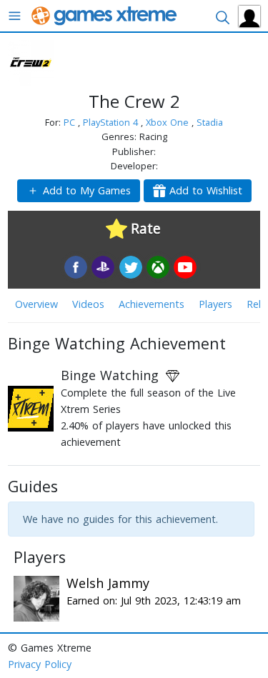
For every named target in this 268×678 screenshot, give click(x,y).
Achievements (151, 304)
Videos (88, 304)
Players (215, 304)
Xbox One (169, 122)
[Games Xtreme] (105, 14)
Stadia (210, 122)
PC (71, 122)
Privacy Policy (39, 664)
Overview (36, 304)
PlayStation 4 (112, 122)
